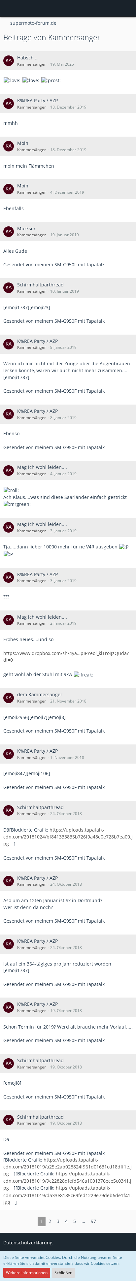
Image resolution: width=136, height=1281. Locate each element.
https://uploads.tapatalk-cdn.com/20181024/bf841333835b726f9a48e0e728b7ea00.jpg (68, 836)
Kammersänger (31, 64)
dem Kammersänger (39, 694)
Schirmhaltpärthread (40, 284)
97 (93, 1221)
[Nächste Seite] (104, 1221)
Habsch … (28, 57)
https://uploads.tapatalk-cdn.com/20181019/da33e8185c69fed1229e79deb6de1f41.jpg (67, 1195)
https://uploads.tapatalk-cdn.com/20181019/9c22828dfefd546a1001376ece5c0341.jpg (67, 1180)
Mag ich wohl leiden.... (42, 467)
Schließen (63, 1272)
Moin (22, 143)
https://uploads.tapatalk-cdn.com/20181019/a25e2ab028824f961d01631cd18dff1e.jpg (67, 1166)
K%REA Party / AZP (37, 100)
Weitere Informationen (27, 1272)
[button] (8, 8)
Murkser (26, 228)
